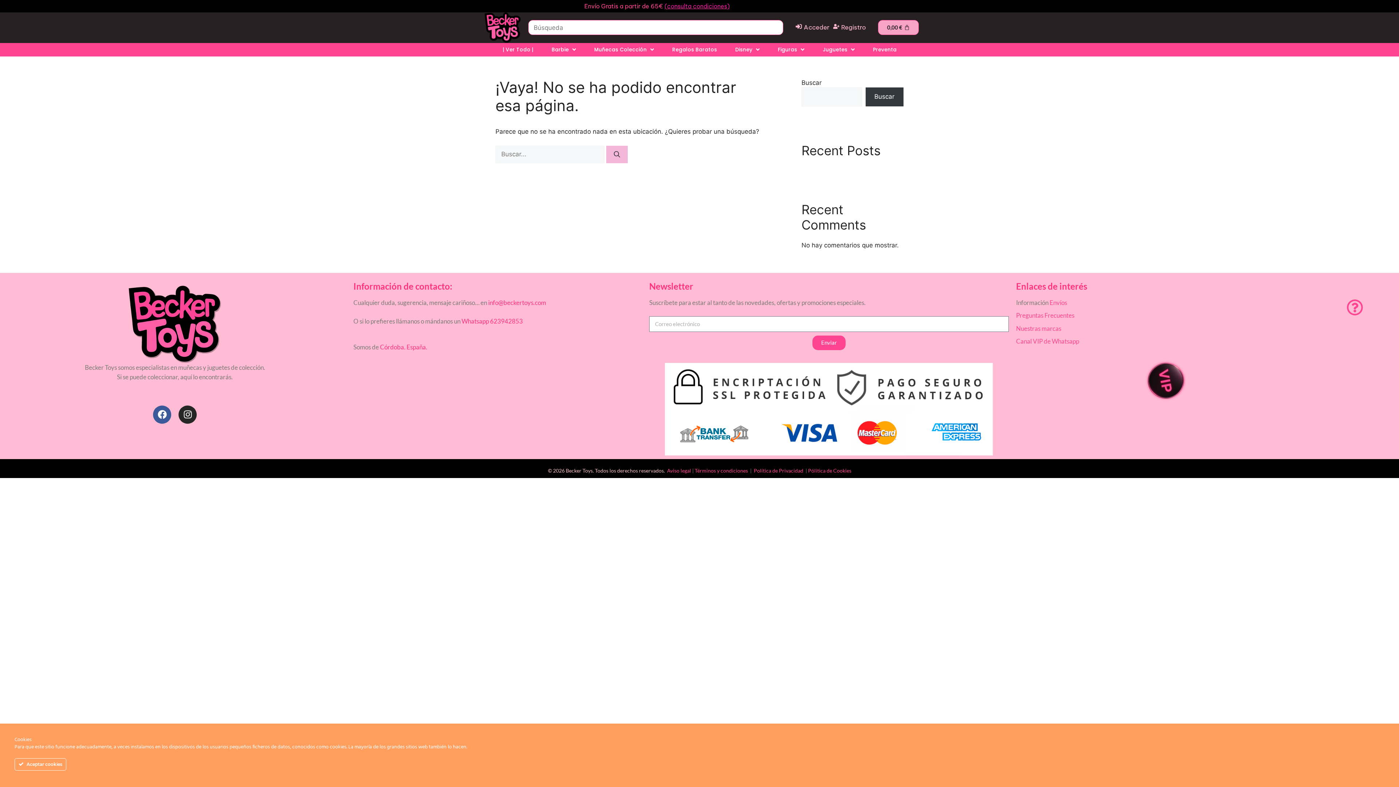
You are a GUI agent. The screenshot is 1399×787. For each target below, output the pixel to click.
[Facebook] (162, 415)
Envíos (1058, 302)
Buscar (812, 82)
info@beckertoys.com (517, 302)
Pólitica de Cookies (829, 470)
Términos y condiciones (721, 470)
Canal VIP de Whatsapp (1047, 341)
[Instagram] (188, 415)
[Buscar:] (550, 154)
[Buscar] (617, 154)
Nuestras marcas (1038, 328)
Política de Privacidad (779, 470)
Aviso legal (679, 470)
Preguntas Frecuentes (1045, 315)
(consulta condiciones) (697, 6)
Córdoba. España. (403, 347)
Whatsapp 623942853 (492, 321)
